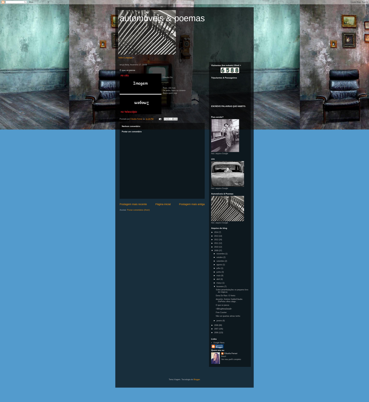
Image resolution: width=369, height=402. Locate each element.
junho (219, 272)
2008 (216, 325)
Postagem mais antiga (192, 204)
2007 (216, 329)
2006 (216, 332)
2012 (216, 239)
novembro (220, 254)
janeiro (219, 321)
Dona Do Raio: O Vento (225, 295)
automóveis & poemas (162, 18)
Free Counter (221, 312)
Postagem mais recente (133, 204)
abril (218, 279)
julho (218, 268)
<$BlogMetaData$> (224, 309)
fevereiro (220, 286)
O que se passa (222, 305)
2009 (216, 250)
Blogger (197, 379)
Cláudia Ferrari (230, 353)
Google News (219, 343)
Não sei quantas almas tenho (228, 316)
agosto (219, 265)
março (219, 283)
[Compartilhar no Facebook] (173, 119)
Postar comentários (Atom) (138, 210)
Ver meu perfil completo (231, 359)
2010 (216, 247)
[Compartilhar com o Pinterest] (176, 119)
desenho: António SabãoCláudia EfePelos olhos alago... (229, 300)
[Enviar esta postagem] (160, 119)
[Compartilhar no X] (170, 119)
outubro (219, 257)
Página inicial (163, 204)
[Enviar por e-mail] (165, 119)
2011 (216, 243)
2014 (216, 232)
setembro (220, 261)
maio (218, 275)
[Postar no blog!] (167, 119)
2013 (216, 236)
